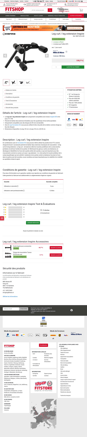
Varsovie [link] (6, 410)
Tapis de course (64, 352)
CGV (34, 354)
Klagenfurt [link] (16, 384)
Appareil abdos (64, 383)
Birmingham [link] (16, 376)
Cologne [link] (11, 366)
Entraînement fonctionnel (67, 381)
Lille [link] (5, 401)
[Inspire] (9, 34)
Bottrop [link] (14, 359)
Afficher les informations (10, 296)
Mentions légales (14, 1)
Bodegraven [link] (14, 390)
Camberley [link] (23, 376)
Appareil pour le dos (65, 386)
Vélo (61, 373)
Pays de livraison (61, 1)
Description (9, 93)
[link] (69, 120)
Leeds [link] (11, 376)
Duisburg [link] (22, 361)
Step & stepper (64, 377)
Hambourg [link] (21, 363)
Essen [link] (5, 363)
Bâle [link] (5, 397)
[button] (6, 82)
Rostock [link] (13, 370)
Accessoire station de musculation (37, 23)
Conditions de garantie (12, 97)
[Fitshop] (15, 10)
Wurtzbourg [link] (19, 372)
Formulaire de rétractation (36, 364)
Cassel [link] (22, 365)
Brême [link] (24, 359)
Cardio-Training (10, 15)
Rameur (62, 354)
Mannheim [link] (7, 368)
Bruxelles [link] (10, 353)
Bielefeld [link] (24, 357)
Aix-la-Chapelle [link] (8, 357)
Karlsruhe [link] (17, 365)
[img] (66, 51)
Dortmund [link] (6, 361)
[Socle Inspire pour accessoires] (8, 247)
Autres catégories (76, 15)
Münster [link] (17, 368)
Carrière (21, 1)
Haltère (62, 367)
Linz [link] (20, 384)
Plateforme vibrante (65, 392)
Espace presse (48, 373)
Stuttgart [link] (6, 372)
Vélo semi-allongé (65, 371)
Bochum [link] (6, 359)
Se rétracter (43, 345)
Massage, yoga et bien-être (56, 15)
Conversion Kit (21, 143)
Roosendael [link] (13, 392)
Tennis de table (64, 361)
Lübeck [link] (20, 366)
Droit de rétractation (47, 360)
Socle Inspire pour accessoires (22, 246)
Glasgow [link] (12, 378)
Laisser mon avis (33, 223)
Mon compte (78, 1)
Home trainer (63, 375)
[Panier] (81, 10)
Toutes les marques (65, 395)
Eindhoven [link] (7, 392)
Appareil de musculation (66, 356)
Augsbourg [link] (15, 357)
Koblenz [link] (6, 366)
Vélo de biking (64, 365)
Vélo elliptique (64, 348)
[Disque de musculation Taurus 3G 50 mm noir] (8, 255)
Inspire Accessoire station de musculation (58, 23)
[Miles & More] (76, 333)
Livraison (35, 360)
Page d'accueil (6, 23)
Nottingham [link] (7, 380)
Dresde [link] (12, 361)
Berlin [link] (20, 357)
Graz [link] (5, 384)
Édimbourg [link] (7, 378)
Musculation (25, 15)
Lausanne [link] (13, 397)
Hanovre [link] (6, 365)
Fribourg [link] (15, 363)
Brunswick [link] (19, 359)
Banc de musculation (65, 363)
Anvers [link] (6, 353)
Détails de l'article (11, 90)
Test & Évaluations (11, 100)
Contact (26, 1)
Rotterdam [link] (20, 392)
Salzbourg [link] (24, 384)
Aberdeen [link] (6, 376)
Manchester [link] (23, 378)
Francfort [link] (10, 363)
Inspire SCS (53, 117)
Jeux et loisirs (38, 15)
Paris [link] (8, 401)
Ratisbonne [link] (7, 370)
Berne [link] (8, 397)
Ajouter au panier (73, 67)
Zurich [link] (18, 397)
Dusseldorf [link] (17, 361)
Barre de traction (64, 388)
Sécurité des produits (12, 107)
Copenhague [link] (7, 405)
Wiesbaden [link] (12, 372)
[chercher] (50, 10)
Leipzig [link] (15, 366)
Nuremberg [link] (22, 368)
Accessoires (25, 23)
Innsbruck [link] (9, 384)
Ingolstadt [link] (12, 365)
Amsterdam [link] (7, 390)
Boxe (61, 369)
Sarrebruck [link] (18, 370)
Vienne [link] (6, 386)
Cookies (35, 357)
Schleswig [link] (24, 370)
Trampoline (63, 358)
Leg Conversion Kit (15, 125)
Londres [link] (17, 378)
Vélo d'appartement (65, 350)
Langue (70, 1)
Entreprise (6, 1)
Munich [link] (12, 368)
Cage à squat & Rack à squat (68, 379)
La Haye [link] (20, 390)
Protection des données (48, 354)
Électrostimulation (65, 390)
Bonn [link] (10, 359)
